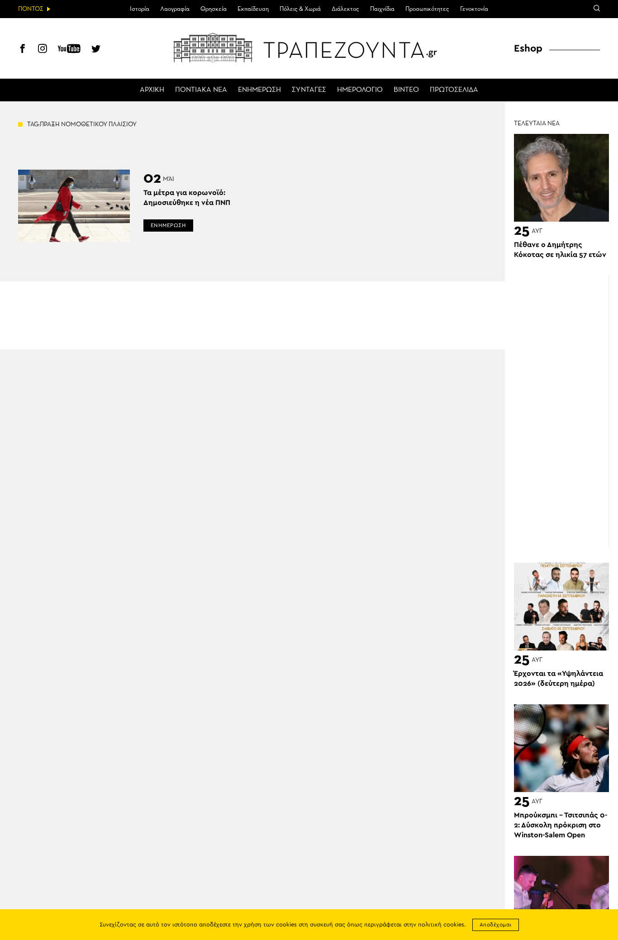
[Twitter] (95, 49)
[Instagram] (42, 49)
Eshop (528, 48)
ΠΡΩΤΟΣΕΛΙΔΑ (454, 90)
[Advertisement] (566, 411)
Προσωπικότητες (427, 9)
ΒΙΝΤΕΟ (406, 90)
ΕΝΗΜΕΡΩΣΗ (259, 90)
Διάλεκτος (345, 9)
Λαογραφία (175, 9)
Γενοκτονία (474, 9)
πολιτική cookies (441, 925)
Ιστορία (139, 9)
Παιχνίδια (382, 9)
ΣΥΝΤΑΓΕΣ (309, 90)
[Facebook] (22, 49)
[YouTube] (69, 49)
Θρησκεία (213, 9)
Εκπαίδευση (253, 9)
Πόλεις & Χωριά (300, 9)
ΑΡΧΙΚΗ (152, 90)
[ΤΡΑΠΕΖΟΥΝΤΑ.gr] (309, 47)
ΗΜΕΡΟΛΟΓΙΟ (360, 90)
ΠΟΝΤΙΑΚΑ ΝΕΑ (201, 90)
